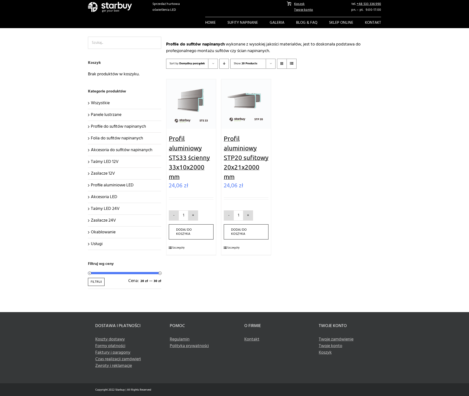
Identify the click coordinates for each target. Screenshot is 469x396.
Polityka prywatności (189, 346)
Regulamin (180, 339)
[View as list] (291, 63)
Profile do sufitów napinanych (118, 126)
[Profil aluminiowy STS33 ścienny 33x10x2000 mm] (191, 104)
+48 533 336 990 (369, 4)
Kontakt (251, 339)
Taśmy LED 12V (104, 161)
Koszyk (299, 4)
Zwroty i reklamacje (113, 365)
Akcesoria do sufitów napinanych (121, 150)
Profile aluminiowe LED (112, 185)
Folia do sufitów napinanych (117, 138)
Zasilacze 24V (103, 220)
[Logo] (110, 4)
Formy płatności (110, 346)
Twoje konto (303, 10)
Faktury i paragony (112, 352)
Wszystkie (100, 103)
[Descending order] (224, 64)
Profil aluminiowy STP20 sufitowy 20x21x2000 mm (246, 158)
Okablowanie (103, 232)
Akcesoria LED (104, 197)
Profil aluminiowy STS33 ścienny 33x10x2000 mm (189, 158)
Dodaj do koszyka (184, 232)
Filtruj (96, 282)
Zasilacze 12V (103, 173)
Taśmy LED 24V (105, 208)
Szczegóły (178, 248)
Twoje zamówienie (336, 339)
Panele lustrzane (106, 114)
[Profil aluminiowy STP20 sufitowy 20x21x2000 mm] (246, 104)
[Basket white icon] (289, 3)
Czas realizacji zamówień (118, 359)
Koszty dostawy (110, 339)
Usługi (97, 244)
